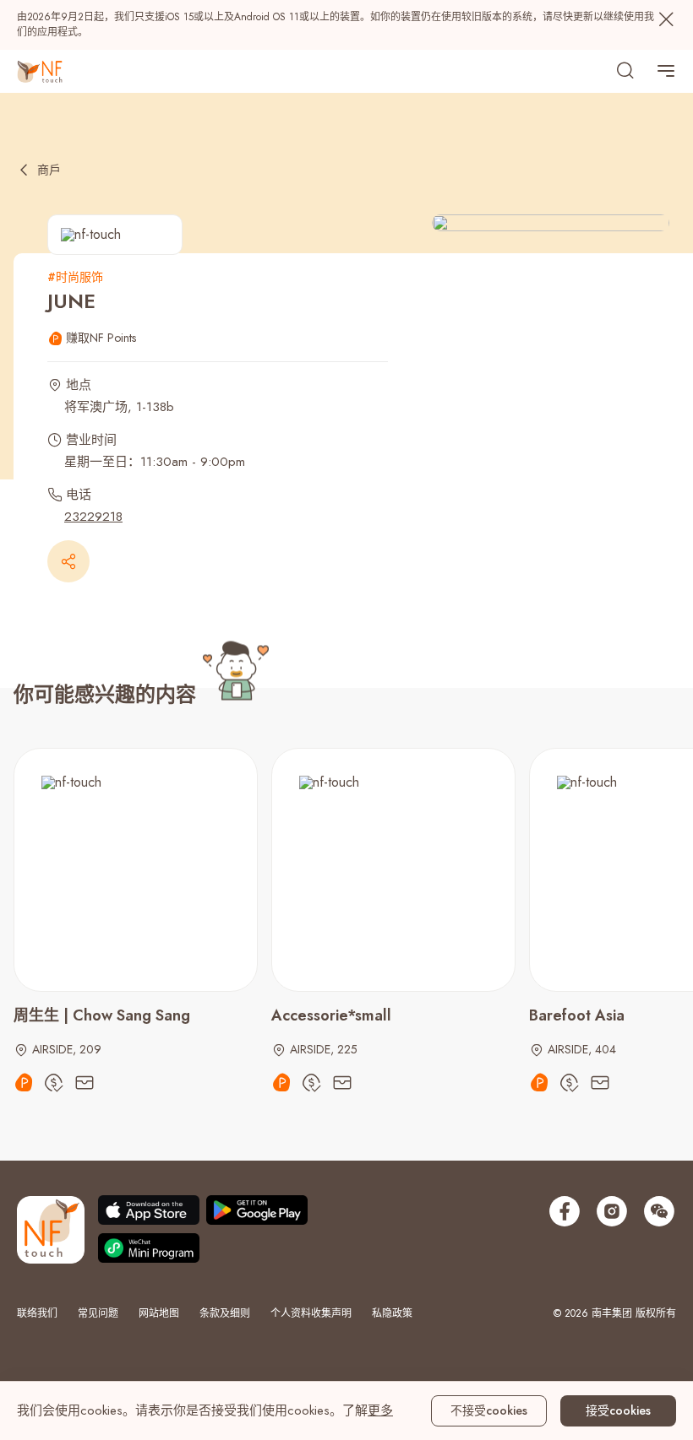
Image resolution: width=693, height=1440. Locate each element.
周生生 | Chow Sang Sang (102, 1015)
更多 (380, 1410)
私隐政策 (392, 1313)
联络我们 (37, 1313)
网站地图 (159, 1313)
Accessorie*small (331, 1015)
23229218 (93, 516)
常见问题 (98, 1313)
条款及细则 (224, 1313)
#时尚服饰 (75, 276)
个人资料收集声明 (311, 1313)
